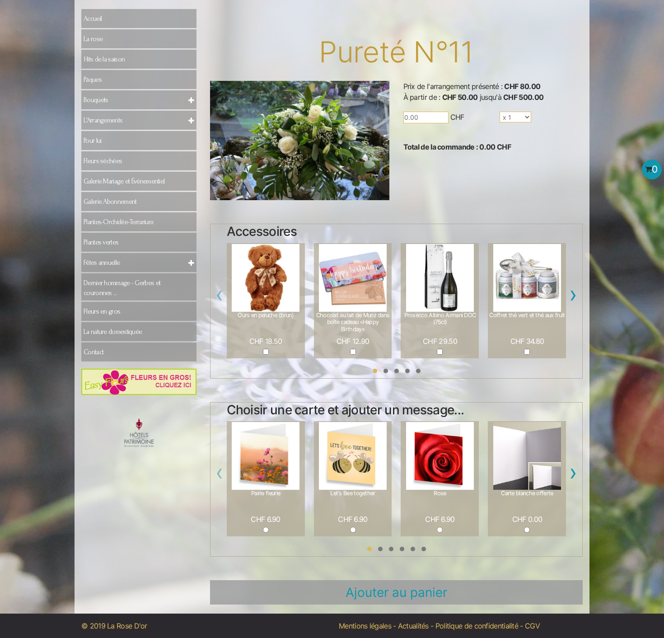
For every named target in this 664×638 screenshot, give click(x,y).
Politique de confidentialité (476, 625)
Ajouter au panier (396, 592)
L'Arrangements (103, 120)
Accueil (93, 18)
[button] (374, 370)
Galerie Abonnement (110, 201)
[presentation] (219, 296)
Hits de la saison (104, 59)
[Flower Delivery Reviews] (138, 438)
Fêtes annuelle (102, 262)
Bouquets (96, 100)
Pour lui (92, 140)
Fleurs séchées (103, 161)
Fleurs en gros (102, 311)
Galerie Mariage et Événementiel (124, 181)
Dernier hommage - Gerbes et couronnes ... (122, 288)
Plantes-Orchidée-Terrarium (118, 222)
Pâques (93, 79)
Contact (93, 352)
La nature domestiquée (113, 332)
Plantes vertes (101, 242)
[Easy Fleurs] (138, 381)
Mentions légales (365, 625)
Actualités (413, 625)
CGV (532, 625)
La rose (93, 39)
